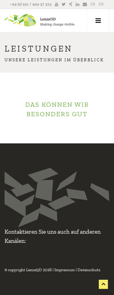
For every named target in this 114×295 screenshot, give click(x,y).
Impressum (64, 269)
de (92, 4)
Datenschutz (89, 269)
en (101, 4)
